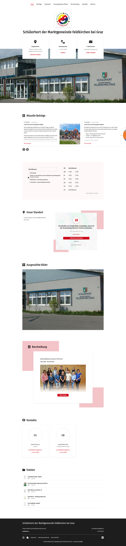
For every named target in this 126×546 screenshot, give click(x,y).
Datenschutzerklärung (43, 537)
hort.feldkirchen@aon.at (35, 450)
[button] (63, 19)
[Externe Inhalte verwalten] (28, 538)
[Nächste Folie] (27, 149)
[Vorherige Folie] (23, 149)
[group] (63, 133)
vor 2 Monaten (27, 122)
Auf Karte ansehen (35, 54)
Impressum (33, 537)
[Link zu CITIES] (103, 538)
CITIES (81, 541)
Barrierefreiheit (55, 537)
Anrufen (63, 52)
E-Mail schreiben (90, 52)
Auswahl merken (77, 245)
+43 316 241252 (35, 452)
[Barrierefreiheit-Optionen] (23, 538)
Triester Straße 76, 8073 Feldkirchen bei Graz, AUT (34, 529)
